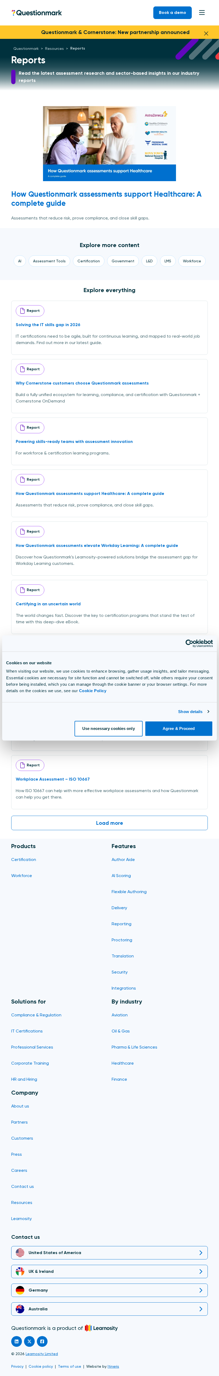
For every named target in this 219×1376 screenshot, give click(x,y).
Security (120, 972)
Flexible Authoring (129, 891)
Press (16, 1154)
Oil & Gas (121, 1031)
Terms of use (69, 1366)
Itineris (113, 1366)
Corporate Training (30, 1063)
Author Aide (123, 859)
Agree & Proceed (179, 728)
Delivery (119, 907)
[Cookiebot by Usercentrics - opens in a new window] (189, 643)
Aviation (120, 1014)
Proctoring (122, 939)
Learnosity (21, 1218)
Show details (190, 711)
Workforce (21, 875)
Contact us (22, 1186)
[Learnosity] (101, 1328)
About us (20, 1106)
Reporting (121, 923)
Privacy (17, 1366)
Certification (23, 859)
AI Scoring (121, 875)
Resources (21, 1202)
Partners (19, 1122)
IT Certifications (27, 1031)
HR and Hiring (24, 1079)
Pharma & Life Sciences (134, 1047)
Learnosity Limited (42, 1354)
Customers (22, 1138)
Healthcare (123, 1063)
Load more (109, 823)
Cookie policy (41, 1366)
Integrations (124, 988)
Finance (119, 1079)
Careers (19, 1170)
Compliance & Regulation (36, 1014)
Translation (123, 956)
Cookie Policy (93, 690)
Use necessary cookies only (108, 728)
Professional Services (32, 1047)
